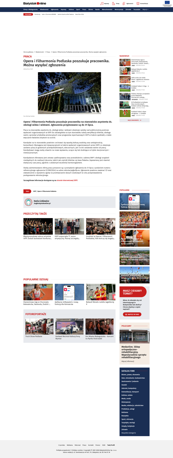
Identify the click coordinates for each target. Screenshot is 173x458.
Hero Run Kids (79, 14)
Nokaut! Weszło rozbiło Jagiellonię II (100, 303)
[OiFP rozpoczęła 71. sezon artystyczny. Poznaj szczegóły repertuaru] (69, 226)
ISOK (103, 445)
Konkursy (37, 14)
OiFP (34, 191)
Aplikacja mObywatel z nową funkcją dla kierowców (66, 303)
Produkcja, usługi (128, 409)
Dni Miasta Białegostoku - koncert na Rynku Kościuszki (99, 337)
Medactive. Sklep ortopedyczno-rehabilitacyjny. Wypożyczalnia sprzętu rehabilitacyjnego (134, 352)
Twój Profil (111, 445)
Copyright (87, 450)
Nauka (97, 9)
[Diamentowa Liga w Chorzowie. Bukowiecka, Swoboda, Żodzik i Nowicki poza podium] (38, 292)
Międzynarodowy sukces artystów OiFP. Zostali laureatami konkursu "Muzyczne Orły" (37, 237)
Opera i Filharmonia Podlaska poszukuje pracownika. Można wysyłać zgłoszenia (79, 52)
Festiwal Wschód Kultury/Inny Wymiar (67, 337)
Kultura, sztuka (127, 395)
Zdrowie (128, 9)
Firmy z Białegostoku (30, 9)
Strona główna (28, 52)
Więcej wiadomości (133, 120)
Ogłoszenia (129, 3)
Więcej (145, 9)
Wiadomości (44, 9)
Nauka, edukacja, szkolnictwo (132, 405)
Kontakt (91, 445)
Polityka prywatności (63, 450)
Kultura (71, 9)
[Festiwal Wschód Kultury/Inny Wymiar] (69, 327)
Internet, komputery (129, 388)
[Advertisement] (86, 34)
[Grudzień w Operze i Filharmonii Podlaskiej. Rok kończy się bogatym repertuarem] (100, 226)
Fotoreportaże (35, 314)
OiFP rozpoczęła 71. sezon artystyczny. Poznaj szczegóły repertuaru (67, 237)
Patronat (77, 445)
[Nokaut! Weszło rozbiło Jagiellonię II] (100, 292)
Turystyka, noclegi (128, 423)
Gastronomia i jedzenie (130, 381)
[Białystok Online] (34, 3)
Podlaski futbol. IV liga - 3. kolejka (140, 87)
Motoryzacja (119, 9)
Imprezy (106, 3)
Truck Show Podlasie (33, 336)
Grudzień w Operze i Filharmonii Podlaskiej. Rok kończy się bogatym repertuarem (100, 237)
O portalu (61, 445)
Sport (78, 9)
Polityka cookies (77, 450)
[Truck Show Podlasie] (39, 327)
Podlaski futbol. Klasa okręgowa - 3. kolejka (138, 112)
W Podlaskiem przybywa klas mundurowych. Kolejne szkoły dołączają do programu (139, 104)
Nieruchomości (107, 9)
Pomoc (98, 445)
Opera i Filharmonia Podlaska (46, 191)
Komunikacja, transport (130, 392)
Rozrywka (125, 416)
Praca (84, 9)
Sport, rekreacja (127, 419)
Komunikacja (144, 3)
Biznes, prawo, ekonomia (131, 375)
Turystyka (136, 9)
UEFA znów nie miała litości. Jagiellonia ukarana (140, 78)
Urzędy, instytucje (128, 426)
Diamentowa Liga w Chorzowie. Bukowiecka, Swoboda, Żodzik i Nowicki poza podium (36, 303)
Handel (124, 385)
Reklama (125, 412)
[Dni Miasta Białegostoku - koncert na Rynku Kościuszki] (99, 327)
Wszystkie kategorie (129, 433)
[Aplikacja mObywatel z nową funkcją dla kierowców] (69, 292)
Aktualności (135, 99)
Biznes (91, 9)
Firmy (117, 3)
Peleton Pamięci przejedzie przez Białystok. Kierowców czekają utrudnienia (140, 95)
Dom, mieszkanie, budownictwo (133, 378)
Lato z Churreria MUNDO (49, 14)
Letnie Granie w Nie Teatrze (66, 14)
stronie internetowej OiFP (67, 180)
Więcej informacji (128, 361)
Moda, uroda (126, 399)
